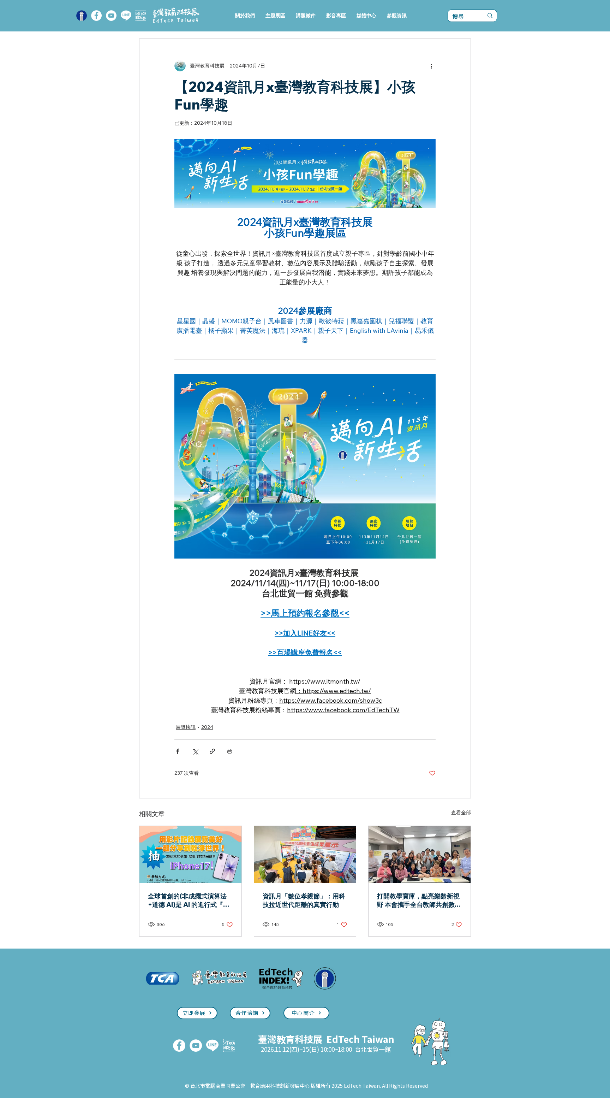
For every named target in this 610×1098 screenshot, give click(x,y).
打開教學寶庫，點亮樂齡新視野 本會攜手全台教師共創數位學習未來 (419, 900)
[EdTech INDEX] (141, 15)
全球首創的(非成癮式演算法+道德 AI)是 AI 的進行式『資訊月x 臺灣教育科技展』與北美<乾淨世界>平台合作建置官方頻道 (190, 900)
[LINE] (126, 15)
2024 (207, 727)
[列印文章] (229, 751)
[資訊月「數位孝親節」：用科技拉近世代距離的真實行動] (305, 854)
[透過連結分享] (212, 751)
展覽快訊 (186, 727)
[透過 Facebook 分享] (177, 751)
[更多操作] (431, 65)
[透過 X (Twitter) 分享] (195, 751)
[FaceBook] (96, 15)
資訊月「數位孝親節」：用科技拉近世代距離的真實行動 (304, 900)
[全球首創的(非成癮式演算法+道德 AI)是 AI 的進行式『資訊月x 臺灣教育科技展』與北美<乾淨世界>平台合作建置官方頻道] (190, 854)
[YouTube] (111, 15)
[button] (275, 16)
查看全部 (461, 812)
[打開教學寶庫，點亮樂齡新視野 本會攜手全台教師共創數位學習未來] (420, 854)
